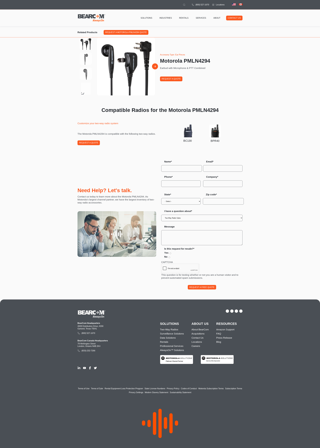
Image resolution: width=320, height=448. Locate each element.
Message (169, 226)
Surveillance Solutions (172, 333)
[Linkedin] (79, 367)
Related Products (87, 32)
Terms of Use (84, 388)
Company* (212, 177)
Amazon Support (225, 329)
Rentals (164, 342)
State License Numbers (154, 388)
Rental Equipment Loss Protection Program (124, 388)
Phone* (168, 177)
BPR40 (215, 140)
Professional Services (171, 346)
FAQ (218, 333)
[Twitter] (95, 367)
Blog (218, 342)
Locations (220, 5)
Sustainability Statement (180, 392)
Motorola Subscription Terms (211, 388)
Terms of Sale (97, 388)
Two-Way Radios (169, 329)
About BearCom (200, 329)
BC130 (187, 140)
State (167, 194)
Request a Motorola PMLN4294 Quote (126, 32)
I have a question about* (178, 211)
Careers (196, 346)
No (166, 256)
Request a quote (88, 143)
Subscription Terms (233, 388)
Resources (226, 324)
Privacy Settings (136, 392)
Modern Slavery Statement (156, 392)
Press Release (224, 337)
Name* (168, 161)
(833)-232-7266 (88, 351)
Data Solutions (168, 337)
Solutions (169, 324)
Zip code (211, 194)
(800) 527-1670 (202, 5)
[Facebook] (90, 367)
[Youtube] (84, 367)
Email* (209, 161)
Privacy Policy (173, 388)
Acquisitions (198, 333)
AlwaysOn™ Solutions (172, 350)
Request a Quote (171, 79)
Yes (166, 252)
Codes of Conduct (189, 388)
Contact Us (198, 337)
